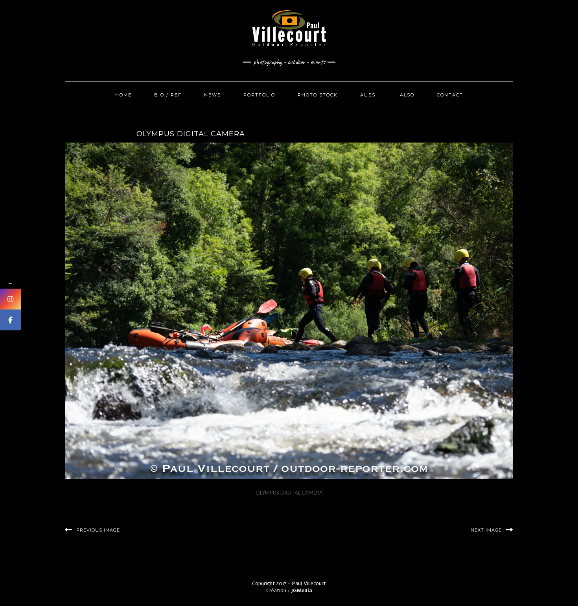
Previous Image (98, 530)
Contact (450, 95)
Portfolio (259, 95)
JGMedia (301, 590)
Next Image (486, 530)
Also (407, 95)
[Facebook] (10, 319)
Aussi (368, 95)
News (212, 95)
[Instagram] (10, 299)
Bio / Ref (168, 95)
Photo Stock (318, 95)
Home (123, 95)
